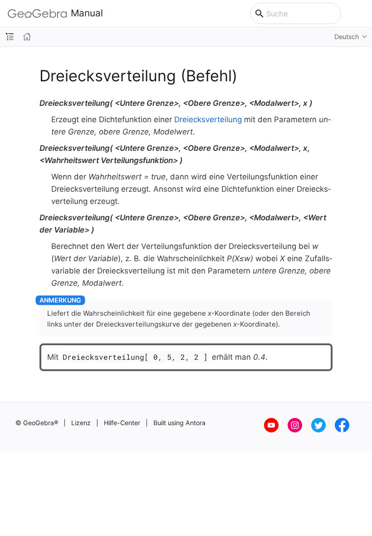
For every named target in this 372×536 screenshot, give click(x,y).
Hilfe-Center (122, 423)
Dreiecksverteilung (208, 119)
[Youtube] (276, 430)
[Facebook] (346, 430)
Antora (196, 423)
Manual (87, 13)
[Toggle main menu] (360, 13)
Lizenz (81, 423)
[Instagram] (299, 430)
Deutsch (346, 36)
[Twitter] (323, 430)
